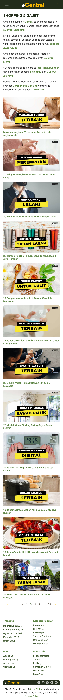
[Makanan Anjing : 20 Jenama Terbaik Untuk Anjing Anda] (31, 112)
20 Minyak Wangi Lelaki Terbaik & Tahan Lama (29, 216)
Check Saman (40, 640)
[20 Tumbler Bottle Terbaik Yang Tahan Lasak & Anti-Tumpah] (31, 236)
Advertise (8, 663)
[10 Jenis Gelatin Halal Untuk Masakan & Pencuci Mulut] (31, 532)
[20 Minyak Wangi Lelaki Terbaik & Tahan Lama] (31, 197)
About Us (8, 655)
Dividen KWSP (40, 643)
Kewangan (38, 632)
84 (49, 604)
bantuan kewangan (48, 67)
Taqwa (36, 659)
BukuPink (39, 89)
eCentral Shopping (14, 29)
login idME (35, 71)
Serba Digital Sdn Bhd (25, 85)
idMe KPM (38, 625)
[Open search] (57, 5)
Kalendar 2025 (11, 637)
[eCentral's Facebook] (38, 682)
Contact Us (9, 666)
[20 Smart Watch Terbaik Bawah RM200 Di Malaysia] (31, 363)
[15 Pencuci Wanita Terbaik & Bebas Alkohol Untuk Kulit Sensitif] (31, 321)
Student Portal (41, 655)
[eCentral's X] (47, 682)
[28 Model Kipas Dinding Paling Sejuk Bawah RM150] (31, 405)
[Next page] (55, 604)
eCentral (28, 21)
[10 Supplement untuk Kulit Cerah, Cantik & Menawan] (31, 278)
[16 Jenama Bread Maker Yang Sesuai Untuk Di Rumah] (31, 490)
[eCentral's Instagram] (43, 682)
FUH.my (37, 663)
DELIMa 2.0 (39, 629)
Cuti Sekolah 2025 (13, 629)
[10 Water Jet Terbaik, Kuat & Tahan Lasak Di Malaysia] (31, 574)
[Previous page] (8, 604)
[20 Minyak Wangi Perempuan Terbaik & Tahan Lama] (31, 154)
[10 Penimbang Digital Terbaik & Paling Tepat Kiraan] (31, 448)
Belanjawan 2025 (12, 625)
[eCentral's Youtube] (56, 682)
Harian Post (39, 670)
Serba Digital (35, 689)
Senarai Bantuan (42, 636)
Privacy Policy (11, 659)
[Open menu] (6, 5)
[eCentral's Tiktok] (51, 682)
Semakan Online (42, 666)
